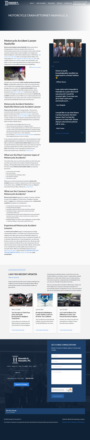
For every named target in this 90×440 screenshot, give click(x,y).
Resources (51, 3)
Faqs (34, 366)
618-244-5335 (79, 4)
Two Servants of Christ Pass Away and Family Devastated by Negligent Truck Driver (20, 313)
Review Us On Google (21, 384)
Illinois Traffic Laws (18, 92)
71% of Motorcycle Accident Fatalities (24, 134)
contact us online (25, 252)
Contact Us (68, 3)
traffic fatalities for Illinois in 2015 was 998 (24, 58)
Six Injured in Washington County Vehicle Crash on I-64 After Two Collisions (45, 313)
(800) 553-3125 (14, 252)
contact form (29, 150)
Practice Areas (41, 3)
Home (9, 366)
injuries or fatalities (22, 116)
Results (59, 3)
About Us (15, 366)
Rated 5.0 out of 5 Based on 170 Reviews (73, 422)
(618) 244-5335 (30, 250)
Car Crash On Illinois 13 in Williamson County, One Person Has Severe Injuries (69, 313)
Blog (30, 366)
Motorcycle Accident (10, 250)
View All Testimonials (62, 133)
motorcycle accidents (26, 114)
